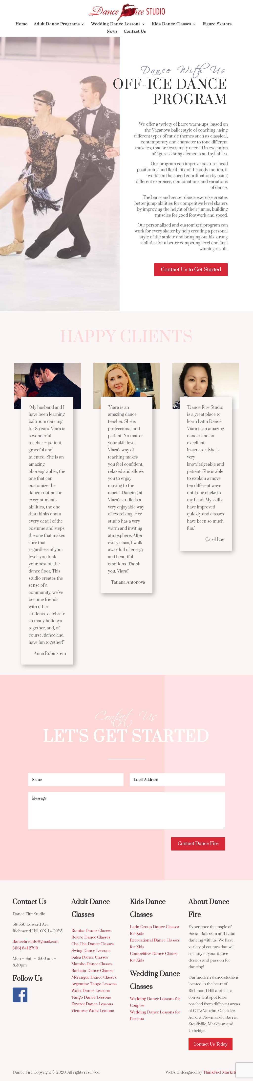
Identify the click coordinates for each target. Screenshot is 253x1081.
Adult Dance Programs (57, 24)
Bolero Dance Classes (90, 937)
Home (21, 24)
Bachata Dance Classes (92, 970)
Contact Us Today (210, 1044)
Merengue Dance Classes (93, 977)
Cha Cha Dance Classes (92, 944)
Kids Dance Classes (171, 24)
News (112, 32)
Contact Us (135, 32)
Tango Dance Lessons (91, 997)
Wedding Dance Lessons (116, 24)
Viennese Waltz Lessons (92, 1010)
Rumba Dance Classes (91, 930)
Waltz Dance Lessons (90, 990)
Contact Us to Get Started (191, 269)
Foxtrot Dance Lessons (92, 1004)
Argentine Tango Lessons (94, 984)
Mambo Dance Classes (91, 964)
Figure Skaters (217, 24)
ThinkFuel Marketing (221, 1072)
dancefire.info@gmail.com (36, 941)
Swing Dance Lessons (90, 950)
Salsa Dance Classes (89, 957)
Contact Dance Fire (198, 844)
